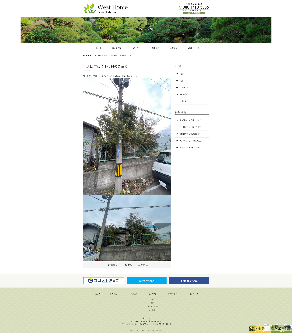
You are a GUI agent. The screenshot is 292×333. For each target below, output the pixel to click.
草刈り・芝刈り (186, 87)
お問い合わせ (193, 48)
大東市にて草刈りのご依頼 (190, 141)
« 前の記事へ (111, 265)
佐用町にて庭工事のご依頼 (190, 127)
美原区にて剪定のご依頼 (190, 147)
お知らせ (183, 101)
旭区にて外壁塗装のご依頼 (190, 134)
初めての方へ (117, 48)
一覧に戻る (127, 265)
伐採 (105, 56)
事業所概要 (174, 48)
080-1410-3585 (132, 324)
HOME (98, 48)
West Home (146, 318)
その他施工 (184, 94)
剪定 (181, 74)
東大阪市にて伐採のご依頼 (190, 120)
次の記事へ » (142, 265)
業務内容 (136, 48)
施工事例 (155, 48)
